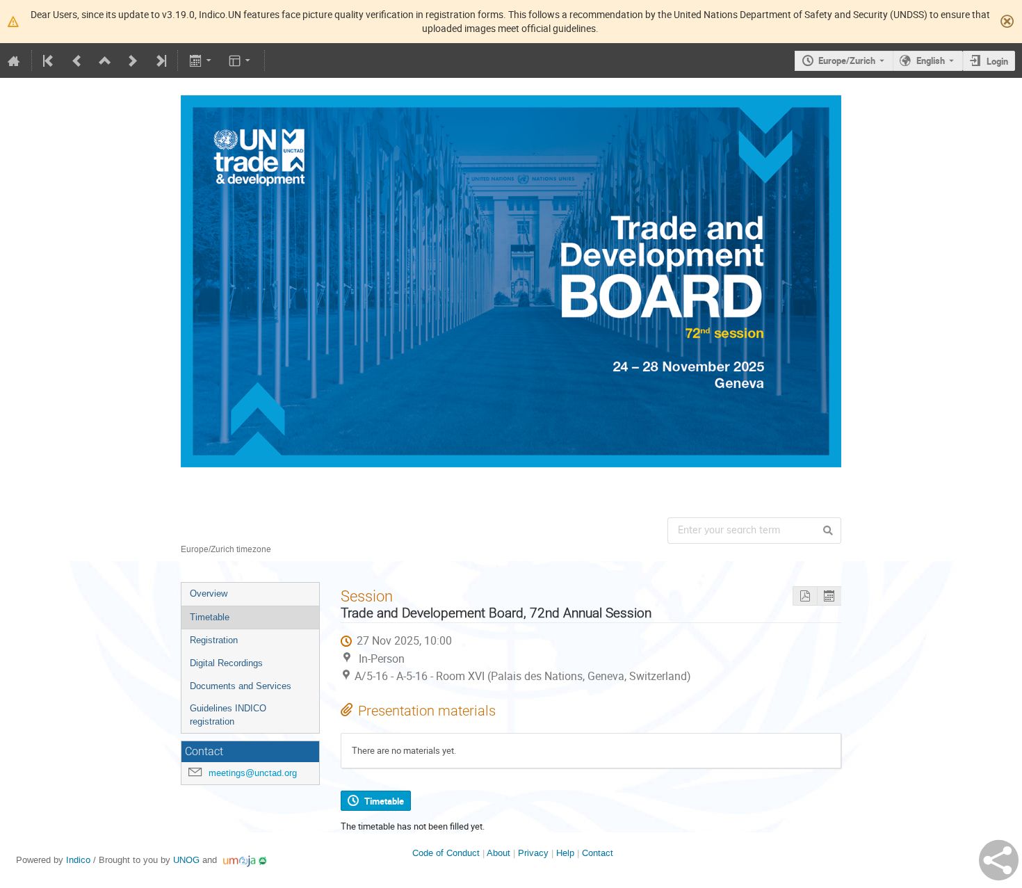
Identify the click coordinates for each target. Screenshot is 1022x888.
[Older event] (77, 60)
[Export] (201, 60)
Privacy (533, 853)
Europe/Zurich (846, 60)
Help (565, 853)
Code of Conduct (446, 853)
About (498, 853)
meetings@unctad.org (253, 773)
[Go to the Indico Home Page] (14, 60)
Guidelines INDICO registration (228, 715)
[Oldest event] (49, 60)
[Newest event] (160, 60)
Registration (214, 640)
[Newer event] (133, 60)
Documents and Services (240, 686)
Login (997, 61)
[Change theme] (241, 60)
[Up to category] (105, 60)
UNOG (186, 860)
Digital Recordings (226, 663)
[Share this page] (999, 860)
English (930, 60)
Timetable (209, 617)
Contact (597, 853)
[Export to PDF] (805, 596)
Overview (208, 593)
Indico (78, 860)
